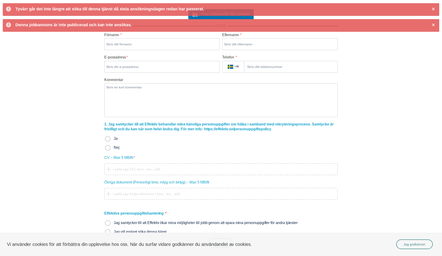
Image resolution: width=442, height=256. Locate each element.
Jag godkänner (414, 244)
